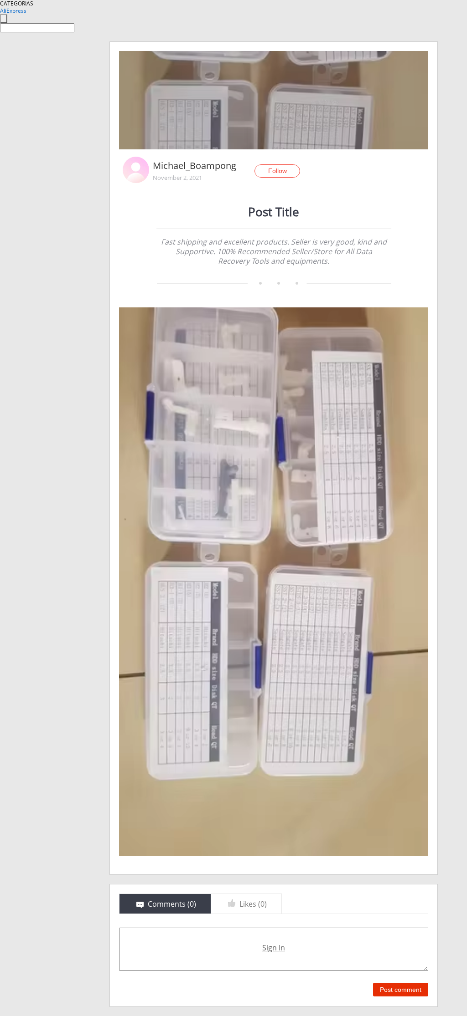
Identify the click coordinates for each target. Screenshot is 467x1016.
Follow (277, 170)
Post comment (400, 989)
